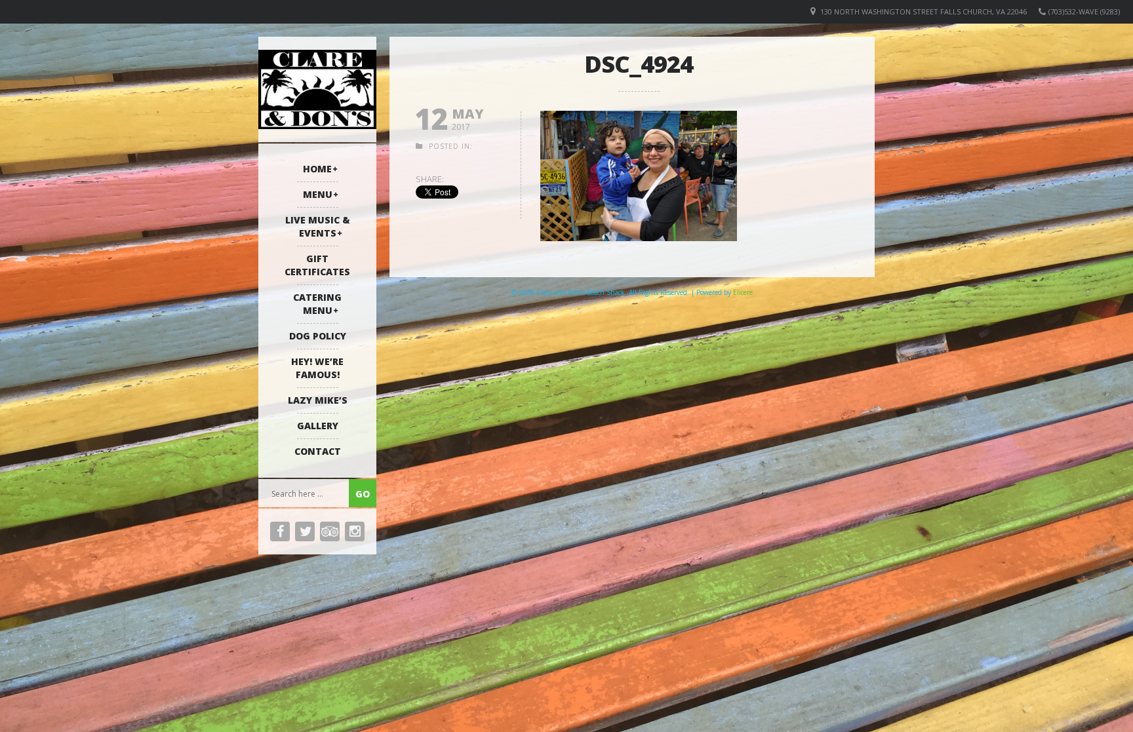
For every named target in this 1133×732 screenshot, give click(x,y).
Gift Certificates (317, 265)
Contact (317, 451)
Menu (317, 194)
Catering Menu (317, 304)
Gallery (317, 425)
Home (317, 169)
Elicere (743, 292)
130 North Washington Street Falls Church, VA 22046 (923, 11)
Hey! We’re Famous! (317, 368)
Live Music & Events (317, 226)
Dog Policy (317, 336)
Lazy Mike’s (318, 400)
